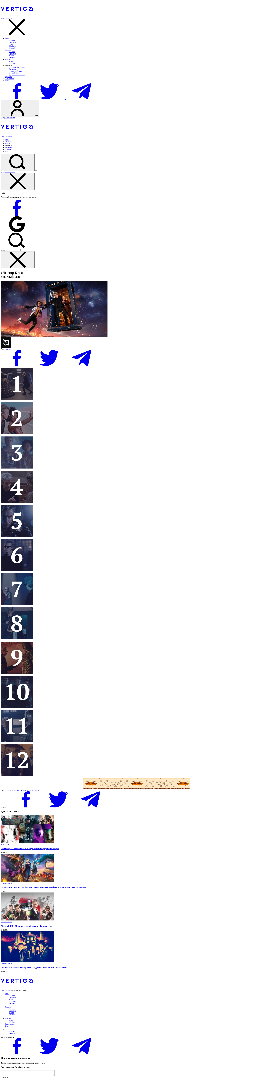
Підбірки (12, 46)
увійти (36, 115)
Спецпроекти (10, 1024)
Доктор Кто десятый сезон (23, 790)
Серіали (8, 50)
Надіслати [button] (4, 1077)
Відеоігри (8, 77)
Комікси (8, 59)
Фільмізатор (9, 79)
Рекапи (12, 57)
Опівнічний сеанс (15, 71)
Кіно (7, 38)
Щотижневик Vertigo (17, 67)
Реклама (12, 1033)
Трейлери (12, 42)
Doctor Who (9, 790)
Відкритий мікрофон (17, 75)
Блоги (7, 81)
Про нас (12, 1031)
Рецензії (12, 48)
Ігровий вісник (14, 73)
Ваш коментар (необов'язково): (15, 1067)
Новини (12, 40)
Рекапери (12, 69)
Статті (11, 44)
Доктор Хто (37, 790)
